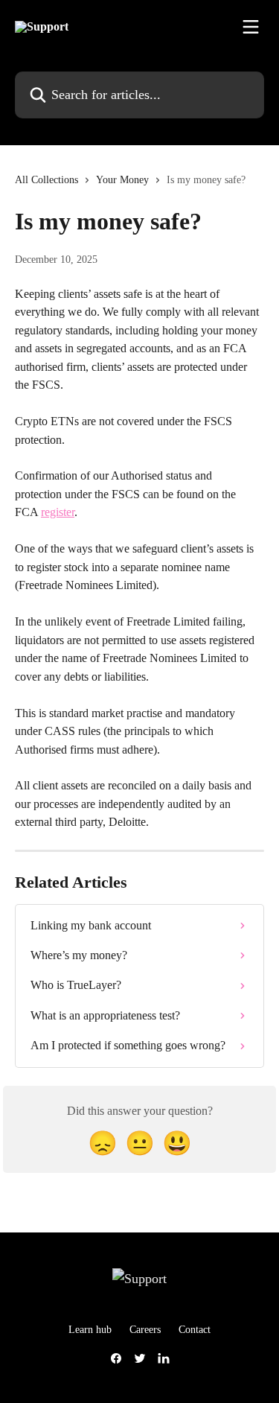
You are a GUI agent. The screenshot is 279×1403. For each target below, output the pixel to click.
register (57, 512)
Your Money (122, 179)
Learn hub (90, 1329)
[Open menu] (250, 27)
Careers (145, 1329)
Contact (195, 1329)
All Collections (46, 179)
